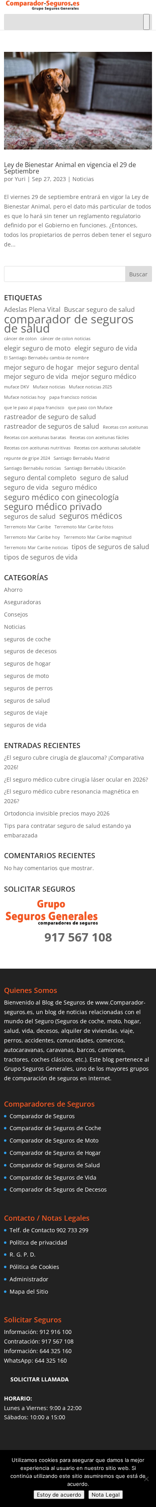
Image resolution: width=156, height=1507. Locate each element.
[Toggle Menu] (146, 22)
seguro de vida (26, 487)
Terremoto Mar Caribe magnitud (98, 537)
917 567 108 (58, 1341)
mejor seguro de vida (36, 376)
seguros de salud (30, 516)
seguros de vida (25, 725)
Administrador (29, 1279)
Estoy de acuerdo (59, 1494)
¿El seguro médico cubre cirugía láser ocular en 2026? (76, 779)
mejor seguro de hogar (39, 367)
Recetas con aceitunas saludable (107, 448)
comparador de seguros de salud (69, 324)
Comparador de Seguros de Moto (54, 1140)
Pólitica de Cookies (34, 1267)
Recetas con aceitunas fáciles (99, 437)
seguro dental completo (40, 477)
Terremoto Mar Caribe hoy (32, 537)
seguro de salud (104, 477)
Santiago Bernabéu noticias (32, 468)
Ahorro (13, 589)
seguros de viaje (26, 712)
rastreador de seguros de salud (51, 426)
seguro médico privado (53, 507)
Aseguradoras (22, 602)
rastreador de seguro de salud (50, 416)
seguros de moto (26, 676)
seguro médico (74, 487)
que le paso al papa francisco (34, 407)
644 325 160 (56, 1351)
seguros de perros (28, 688)
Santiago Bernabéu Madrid (82, 458)
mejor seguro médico (104, 376)
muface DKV (16, 387)
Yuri (20, 179)
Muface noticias (49, 387)
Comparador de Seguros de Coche (55, 1128)
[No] (146, 1479)
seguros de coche (27, 639)
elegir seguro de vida (105, 348)
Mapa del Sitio (29, 1291)
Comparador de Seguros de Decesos (58, 1189)
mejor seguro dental (108, 367)
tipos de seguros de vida (41, 557)
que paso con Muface (90, 407)
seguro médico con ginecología (61, 497)
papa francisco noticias (73, 397)
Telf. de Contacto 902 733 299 (49, 1230)
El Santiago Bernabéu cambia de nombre (46, 357)
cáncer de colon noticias (65, 338)
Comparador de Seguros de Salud (55, 1165)
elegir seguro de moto (37, 348)
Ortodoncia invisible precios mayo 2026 (57, 813)
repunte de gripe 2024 (27, 458)
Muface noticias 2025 (90, 387)
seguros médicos (90, 516)
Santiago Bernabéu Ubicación (95, 468)
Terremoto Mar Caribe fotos (83, 527)
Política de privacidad (38, 1242)
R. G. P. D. (23, 1254)
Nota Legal (106, 1494)
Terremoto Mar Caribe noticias (36, 547)
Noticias (83, 179)
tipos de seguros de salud (110, 546)
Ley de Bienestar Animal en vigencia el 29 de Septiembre (70, 167)
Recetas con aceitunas (125, 427)
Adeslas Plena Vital (32, 309)
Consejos (16, 614)
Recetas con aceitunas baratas (35, 437)
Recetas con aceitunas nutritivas (37, 448)
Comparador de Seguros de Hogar (55, 1152)
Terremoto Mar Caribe (27, 527)
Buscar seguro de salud (99, 309)
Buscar (138, 274)
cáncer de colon (20, 338)
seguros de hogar (27, 663)
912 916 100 (56, 1332)
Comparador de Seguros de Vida (53, 1177)
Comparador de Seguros (42, 1116)
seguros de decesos (30, 651)
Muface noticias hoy (25, 397)
